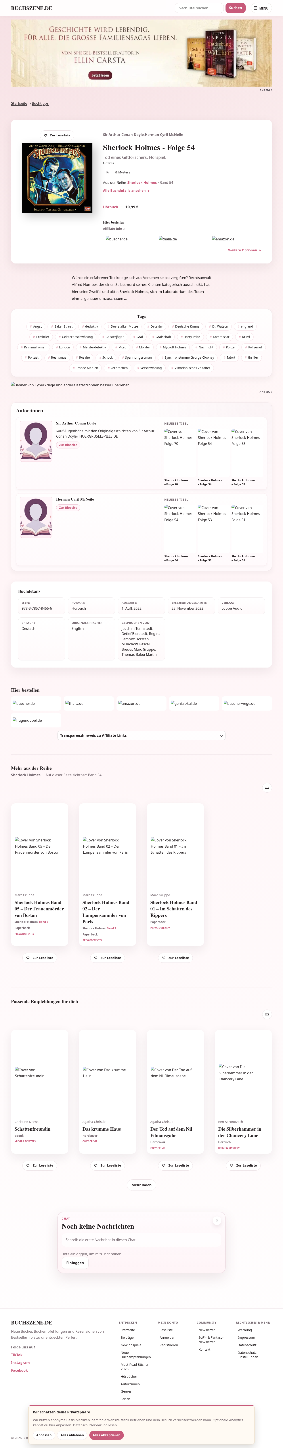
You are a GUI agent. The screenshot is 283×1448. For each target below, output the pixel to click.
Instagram (20, 1362)
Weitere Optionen (242, 250)
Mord (122, 347)
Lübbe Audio (232, 608)
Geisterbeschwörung (77, 337)
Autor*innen (130, 1384)
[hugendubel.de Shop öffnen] (36, 720)
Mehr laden (142, 1185)
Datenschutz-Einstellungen (248, 1354)
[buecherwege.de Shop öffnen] (247, 703)
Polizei (230, 347)
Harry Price (192, 337)
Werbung (245, 1330)
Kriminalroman (35, 347)
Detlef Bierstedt (134, 633)
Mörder (144, 347)
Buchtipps (40, 103)
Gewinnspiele (131, 1345)
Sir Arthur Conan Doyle (123, 134)
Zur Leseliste (60, 135)
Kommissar (221, 337)
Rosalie (84, 357)
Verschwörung (151, 368)
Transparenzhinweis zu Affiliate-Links (93, 735)
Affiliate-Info (112, 229)
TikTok (17, 1354)
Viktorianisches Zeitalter (192, 368)
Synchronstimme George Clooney (189, 357)
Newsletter (207, 1330)
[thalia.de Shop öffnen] (182, 239)
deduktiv (91, 326)
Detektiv (157, 326)
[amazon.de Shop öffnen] (235, 239)
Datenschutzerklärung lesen (95, 1425)
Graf (140, 337)
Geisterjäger (114, 337)
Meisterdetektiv (94, 347)
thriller (253, 357)
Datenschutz (247, 1345)
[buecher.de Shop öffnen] (129, 239)
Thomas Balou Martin (139, 654)
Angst (37, 326)
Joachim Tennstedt (137, 628)
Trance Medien (87, 368)
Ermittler (42, 337)
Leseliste (166, 1330)
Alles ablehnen (72, 1435)
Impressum (246, 1337)
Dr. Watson (220, 326)
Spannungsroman (138, 357)
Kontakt (204, 1349)
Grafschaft (163, 337)
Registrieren (169, 1345)
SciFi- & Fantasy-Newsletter (211, 1339)
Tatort (231, 357)
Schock (107, 357)
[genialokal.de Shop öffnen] (194, 703)
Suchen (235, 7)
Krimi (246, 337)
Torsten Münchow (135, 642)
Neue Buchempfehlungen (136, 1354)
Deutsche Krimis (187, 326)
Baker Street (63, 326)
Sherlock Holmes (142, 182)
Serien (125, 1399)
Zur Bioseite (68, 445)
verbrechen (119, 368)
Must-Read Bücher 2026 (135, 1366)
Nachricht (206, 347)
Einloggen (75, 1262)
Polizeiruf (255, 347)
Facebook (19, 1370)
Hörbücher (129, 1376)
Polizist (33, 357)
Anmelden (167, 1337)
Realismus (58, 357)
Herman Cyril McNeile (164, 134)
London (64, 347)
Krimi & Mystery (118, 172)
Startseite (19, 103)
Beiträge (127, 1337)
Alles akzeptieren (106, 1435)
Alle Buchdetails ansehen (124, 190)
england (247, 326)
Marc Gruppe (144, 649)
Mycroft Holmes (174, 347)
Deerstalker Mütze (124, 326)
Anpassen (44, 1435)
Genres (126, 1391)
